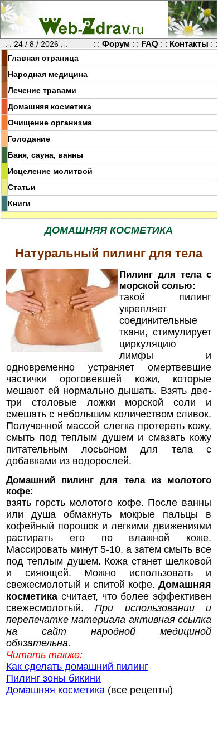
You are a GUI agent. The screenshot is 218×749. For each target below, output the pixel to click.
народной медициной (151, 631)
